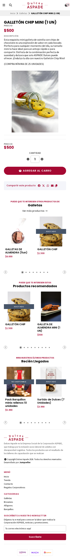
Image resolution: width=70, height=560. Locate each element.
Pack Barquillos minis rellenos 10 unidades (16, 403)
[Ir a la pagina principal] (35, 5)
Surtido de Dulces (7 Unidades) (50, 401)
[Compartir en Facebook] (39, 185)
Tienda (7, 480)
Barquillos (9, 509)
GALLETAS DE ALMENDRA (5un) (16, 251)
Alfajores (8, 505)
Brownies (8, 502)
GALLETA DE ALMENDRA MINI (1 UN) (48, 327)
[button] (56, 185)
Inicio (12, 13)
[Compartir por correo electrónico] (52, 185)
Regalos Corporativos (14, 487)
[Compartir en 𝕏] (43, 185)
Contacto (8, 484)
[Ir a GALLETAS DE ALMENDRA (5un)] (19, 231)
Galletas (23, 13)
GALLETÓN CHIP (47, 249)
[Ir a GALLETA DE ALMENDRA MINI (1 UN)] (51, 306)
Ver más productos (33, 211)
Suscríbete (35, 536)
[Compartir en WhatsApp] (47, 185)
